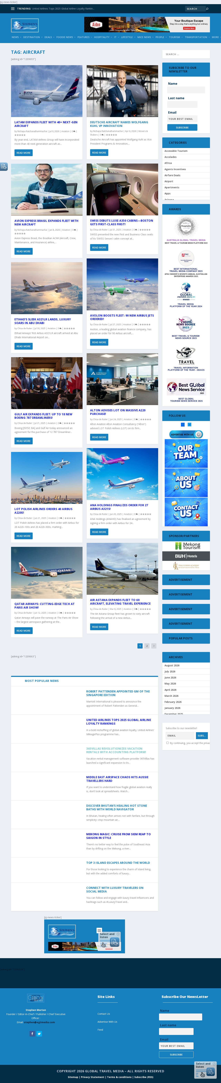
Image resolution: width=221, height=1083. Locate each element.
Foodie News (64, 37)
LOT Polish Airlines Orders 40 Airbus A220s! (43, 511)
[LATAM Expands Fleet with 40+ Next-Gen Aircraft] (47, 91)
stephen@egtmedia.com (39, 1022)
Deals (48, 37)
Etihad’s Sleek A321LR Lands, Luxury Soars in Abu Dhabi (43, 321)
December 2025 (174, 714)
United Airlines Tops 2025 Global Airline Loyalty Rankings (118, 721)
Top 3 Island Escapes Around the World (118, 863)
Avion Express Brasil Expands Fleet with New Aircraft (47, 222)
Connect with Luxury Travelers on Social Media (114, 889)
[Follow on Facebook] (32, 1033)
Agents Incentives (175, 169)
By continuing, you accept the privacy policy (194, 743)
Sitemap (73, 1077)
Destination (31, 37)
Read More (24, 152)
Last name (176, 98)
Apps (167, 193)
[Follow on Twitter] (39, 1033)
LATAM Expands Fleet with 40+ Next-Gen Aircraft (46, 124)
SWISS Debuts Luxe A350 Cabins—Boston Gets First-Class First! (121, 222)
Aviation (65, 131)
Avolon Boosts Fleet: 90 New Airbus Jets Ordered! (122, 317)
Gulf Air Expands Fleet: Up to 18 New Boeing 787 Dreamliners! (43, 416)
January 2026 (172, 708)
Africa (168, 163)
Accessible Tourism (176, 150)
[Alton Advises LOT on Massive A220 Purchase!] (122, 379)
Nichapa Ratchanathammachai (32, 131)
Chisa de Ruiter (24, 328)
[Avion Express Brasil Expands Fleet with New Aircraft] (47, 190)
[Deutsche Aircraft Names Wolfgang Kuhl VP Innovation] (122, 91)
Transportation (196, 37)
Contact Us (104, 1013)
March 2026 (171, 695)
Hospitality (101, 37)
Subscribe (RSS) (143, 1077)
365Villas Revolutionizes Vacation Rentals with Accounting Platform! (116, 750)
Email (172, 112)
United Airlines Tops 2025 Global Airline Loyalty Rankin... (63, 8)
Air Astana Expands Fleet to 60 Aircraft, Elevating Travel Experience (120, 601)
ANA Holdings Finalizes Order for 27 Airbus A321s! (119, 507)
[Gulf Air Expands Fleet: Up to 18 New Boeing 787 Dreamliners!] (47, 383)
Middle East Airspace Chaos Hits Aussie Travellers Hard (117, 779)
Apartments (172, 187)
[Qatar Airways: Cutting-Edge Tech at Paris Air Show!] (47, 573)
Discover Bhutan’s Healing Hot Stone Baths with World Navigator (116, 807)
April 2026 (170, 689)
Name (172, 83)
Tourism (174, 37)
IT (115, 37)
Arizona (169, 199)
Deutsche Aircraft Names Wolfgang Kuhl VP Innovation (119, 124)
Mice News (144, 37)
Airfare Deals (172, 175)
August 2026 (172, 665)
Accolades (170, 157)
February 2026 (173, 702)
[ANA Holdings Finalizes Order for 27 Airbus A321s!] (122, 474)
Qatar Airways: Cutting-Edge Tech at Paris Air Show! (45, 605)
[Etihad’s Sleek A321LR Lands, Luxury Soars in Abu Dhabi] (47, 288)
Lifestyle (127, 37)
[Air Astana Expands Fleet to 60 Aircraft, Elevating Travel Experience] (122, 569)
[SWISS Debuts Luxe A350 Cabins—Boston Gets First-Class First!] (122, 189)
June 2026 (170, 677)
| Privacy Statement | (92, 1077)
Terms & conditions (119, 1077)
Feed (100, 1029)
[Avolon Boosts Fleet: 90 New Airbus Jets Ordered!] (122, 284)
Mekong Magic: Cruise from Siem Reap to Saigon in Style (118, 836)
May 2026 (170, 683)
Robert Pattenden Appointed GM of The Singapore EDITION (118, 693)
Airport (169, 181)
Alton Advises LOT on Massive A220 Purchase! (118, 412)
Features (83, 37)
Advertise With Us (107, 1021)
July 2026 (170, 671)
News (15, 37)
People (160, 37)
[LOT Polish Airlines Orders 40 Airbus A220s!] (47, 478)
